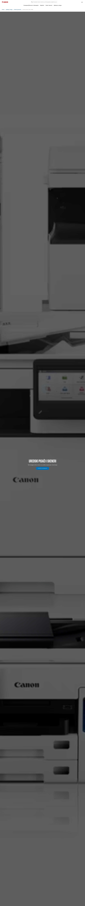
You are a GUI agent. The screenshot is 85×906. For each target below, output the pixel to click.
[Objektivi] (44, 5)
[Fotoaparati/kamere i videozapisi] (38, 5)
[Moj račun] (82, 2)
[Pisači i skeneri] (52, 5)
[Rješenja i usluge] (61, 5)
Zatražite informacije (42, 468)
